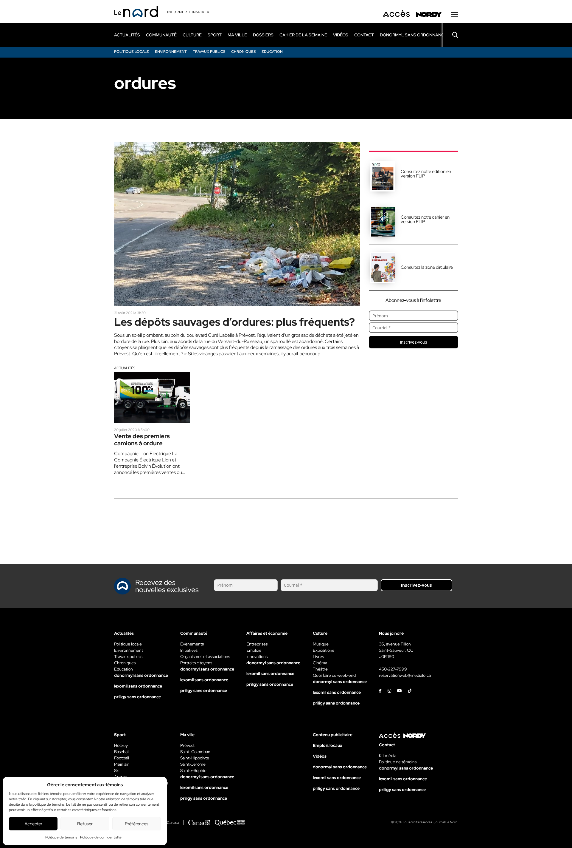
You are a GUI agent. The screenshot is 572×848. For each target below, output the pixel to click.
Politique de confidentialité (101, 837)
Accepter (33, 824)
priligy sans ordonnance (137, 696)
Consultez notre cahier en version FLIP (425, 219)
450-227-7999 (393, 669)
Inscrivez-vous (413, 342)
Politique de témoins (61, 837)
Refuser (85, 824)
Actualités (124, 368)
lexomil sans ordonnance (138, 686)
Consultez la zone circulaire (427, 267)
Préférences (136, 824)
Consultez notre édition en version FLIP (426, 174)
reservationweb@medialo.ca (405, 675)
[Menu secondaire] (454, 14)
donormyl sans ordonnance (413, 35)
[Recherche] (450, 34)
